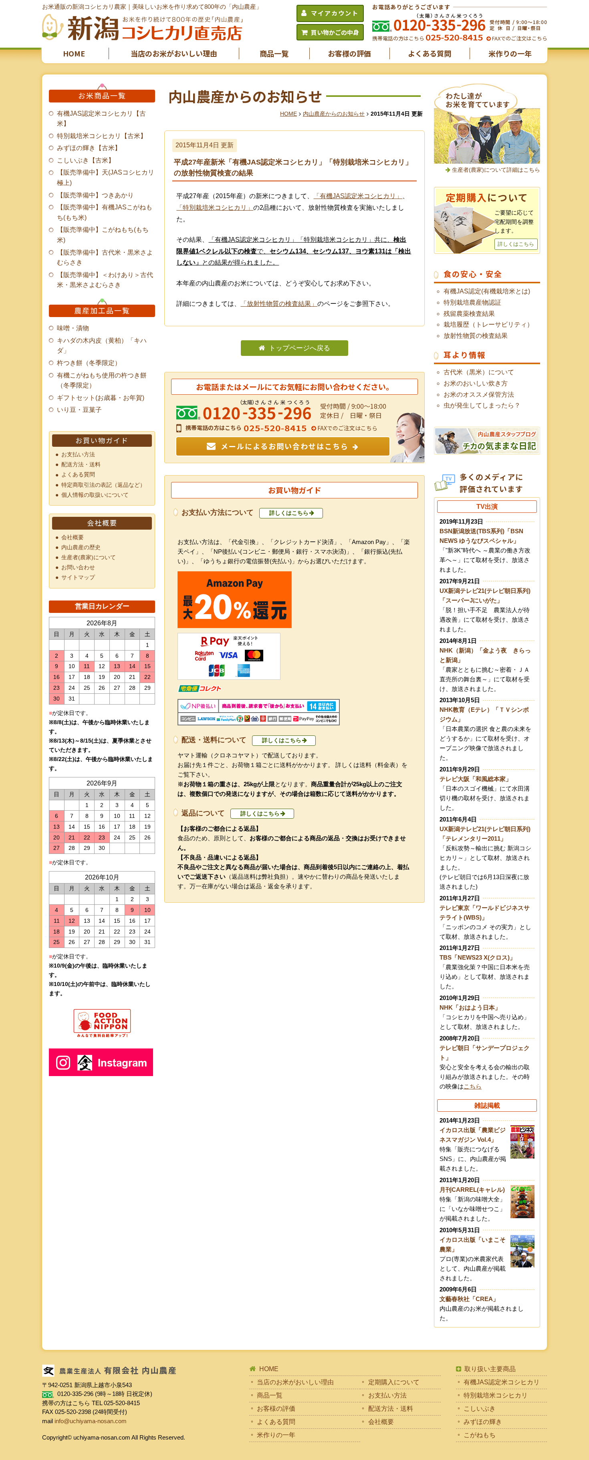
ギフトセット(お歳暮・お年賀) (100, 397)
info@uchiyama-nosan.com (90, 1421)
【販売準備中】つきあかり (95, 195)
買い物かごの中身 (335, 32)
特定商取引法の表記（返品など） (103, 485)
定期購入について (394, 1382)
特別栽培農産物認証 (472, 302)
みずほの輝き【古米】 (89, 148)
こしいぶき (480, 1408)
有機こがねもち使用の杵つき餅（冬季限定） (102, 380)
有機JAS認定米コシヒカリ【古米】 (101, 118)
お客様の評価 (349, 53)
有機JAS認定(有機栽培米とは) (487, 291)
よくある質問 (429, 53)
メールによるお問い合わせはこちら (285, 446)
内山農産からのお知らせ (334, 113)
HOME (74, 53)
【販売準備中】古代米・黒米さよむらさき (105, 257)
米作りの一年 (510, 53)
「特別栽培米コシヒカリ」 (214, 207)
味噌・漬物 (73, 328)
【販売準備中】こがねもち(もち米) (103, 234)
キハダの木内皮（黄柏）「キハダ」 (102, 345)
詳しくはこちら (289, 513)
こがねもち (480, 1435)
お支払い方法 (78, 454)
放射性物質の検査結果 (476, 335)
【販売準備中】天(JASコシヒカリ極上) (105, 177)
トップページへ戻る (299, 348)
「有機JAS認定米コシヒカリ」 (357, 196)
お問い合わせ (78, 567)
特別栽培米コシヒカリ (496, 1395)
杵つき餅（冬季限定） (89, 362)
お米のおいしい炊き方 (476, 383)
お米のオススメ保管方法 (479, 394)
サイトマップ (78, 577)
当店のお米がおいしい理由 (174, 53)
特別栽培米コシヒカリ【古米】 (102, 136)
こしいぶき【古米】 (86, 160)
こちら (473, 1086)
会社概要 (72, 537)
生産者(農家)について (88, 557)
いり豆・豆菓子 (79, 409)
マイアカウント (335, 13)
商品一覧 (274, 53)
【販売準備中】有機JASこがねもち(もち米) (104, 212)
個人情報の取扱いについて (95, 495)
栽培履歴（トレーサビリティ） (488, 324)
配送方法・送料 (81, 464)
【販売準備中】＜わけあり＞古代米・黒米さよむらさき (105, 280)
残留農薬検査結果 (469, 313)
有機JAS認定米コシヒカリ (502, 1382)
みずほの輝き (483, 1421)
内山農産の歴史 (81, 547)
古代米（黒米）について (479, 372)
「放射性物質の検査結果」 (278, 303)
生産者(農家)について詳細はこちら (496, 170)
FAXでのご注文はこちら (519, 38)
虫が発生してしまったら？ (482, 405)
